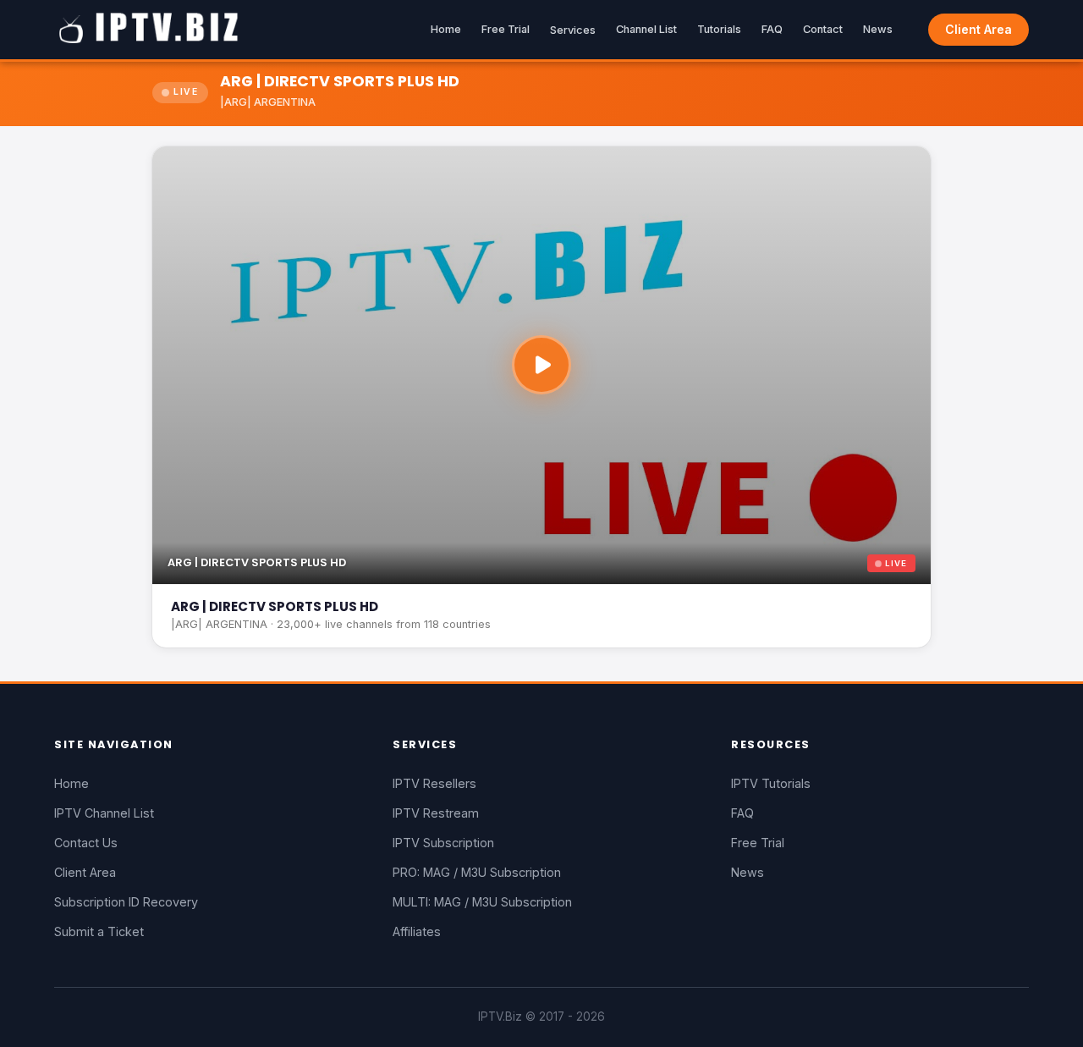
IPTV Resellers (434, 783)
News (878, 29)
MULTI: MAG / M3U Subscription (482, 902)
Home (446, 29)
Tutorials (719, 29)
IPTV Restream (436, 813)
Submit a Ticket (99, 931)
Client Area (978, 29)
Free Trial (505, 29)
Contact (823, 29)
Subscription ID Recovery (126, 902)
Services (573, 30)
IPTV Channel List (104, 813)
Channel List (646, 29)
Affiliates (417, 931)
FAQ (772, 29)
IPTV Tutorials (771, 783)
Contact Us (86, 842)
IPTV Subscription (443, 842)
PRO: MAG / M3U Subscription (477, 872)
